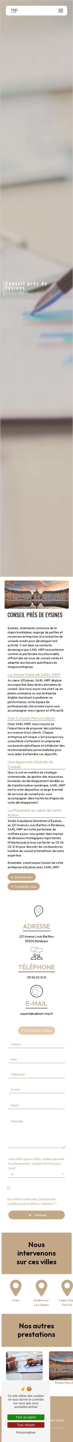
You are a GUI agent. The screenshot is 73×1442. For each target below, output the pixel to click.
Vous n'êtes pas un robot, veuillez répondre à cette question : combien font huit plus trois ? (36, 1163)
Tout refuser (26, 1425)
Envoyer (40, 1215)
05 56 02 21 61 (36, 977)
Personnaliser (26, 1432)
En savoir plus (24, 877)
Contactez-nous (26, 887)
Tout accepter (26, 1417)
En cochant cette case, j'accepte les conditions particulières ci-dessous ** (32, 1201)
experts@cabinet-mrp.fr (36, 1013)
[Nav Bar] (60, 10)
